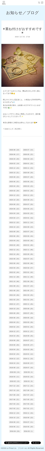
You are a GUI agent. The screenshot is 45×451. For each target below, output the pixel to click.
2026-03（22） (28, 159)
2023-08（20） (15, 231)
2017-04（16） (15, 404)
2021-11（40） (28, 277)
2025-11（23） (28, 168)
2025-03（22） (28, 186)
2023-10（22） (15, 227)
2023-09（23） (28, 227)
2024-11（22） (28, 195)
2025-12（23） (15, 168)
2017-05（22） (28, 399)
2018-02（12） (15, 381)
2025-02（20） (15, 190)
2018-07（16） (28, 367)
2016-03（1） (29, 431)
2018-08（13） (15, 367)
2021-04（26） (15, 295)
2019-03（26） (28, 349)
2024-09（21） (28, 200)
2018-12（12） (15, 358)
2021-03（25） (28, 295)
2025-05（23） (28, 181)
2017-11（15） (28, 386)
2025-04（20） (15, 186)
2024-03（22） (28, 213)
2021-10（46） (15, 281)
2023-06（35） (15, 236)
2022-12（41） (15, 249)
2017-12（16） (15, 386)
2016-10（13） (15, 417)
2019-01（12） (28, 354)
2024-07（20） (28, 204)
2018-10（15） (15, 363)
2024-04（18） (15, 213)
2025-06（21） (15, 181)
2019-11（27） (28, 331)
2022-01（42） (28, 272)
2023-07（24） (28, 231)
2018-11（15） (28, 358)
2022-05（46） (28, 263)
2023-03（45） (28, 240)
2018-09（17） (28, 363)
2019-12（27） (15, 331)
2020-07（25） (28, 313)
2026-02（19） (15, 163)
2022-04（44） (15, 268)
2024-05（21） (28, 209)
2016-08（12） (15, 422)
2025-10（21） (15, 172)
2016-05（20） (28, 426)
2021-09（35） (28, 281)
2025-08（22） (15, 177)
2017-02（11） (15, 408)
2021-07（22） (28, 286)
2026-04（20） (15, 159)
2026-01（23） (28, 163)
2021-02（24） (15, 299)
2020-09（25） (28, 308)
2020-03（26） (28, 322)
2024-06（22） (15, 209)
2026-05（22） (28, 154)
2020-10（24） (15, 308)
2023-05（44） (28, 236)
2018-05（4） (29, 372)
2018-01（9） (29, 381)
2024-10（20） (15, 200)
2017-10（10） (15, 390)
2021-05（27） (28, 290)
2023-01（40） (28, 245)
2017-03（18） (28, 404)
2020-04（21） (15, 322)
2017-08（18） (15, 395)
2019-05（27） (28, 345)
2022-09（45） (28, 254)
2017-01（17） (28, 408)
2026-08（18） (15, 150)
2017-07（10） (28, 395)
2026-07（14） (28, 150)
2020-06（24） (15, 318)
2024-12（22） (15, 195)
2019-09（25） (28, 336)
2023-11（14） (28, 222)
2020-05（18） (28, 318)
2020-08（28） (15, 313)
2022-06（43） (15, 263)
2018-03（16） (28, 376)
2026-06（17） (15, 154)
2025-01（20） (28, 190)
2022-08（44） (15, 259)
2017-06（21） (15, 399)
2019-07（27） (28, 340)
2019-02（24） (15, 354)
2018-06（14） (15, 372)
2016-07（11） (28, 422)
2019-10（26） (15, 336)
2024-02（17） (15, 218)
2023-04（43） (15, 240)
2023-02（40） (15, 245)
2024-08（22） (15, 204)
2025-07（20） (28, 177)
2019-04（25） (15, 349)
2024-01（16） (28, 218)
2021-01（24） (28, 299)
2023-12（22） (15, 222)
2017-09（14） (28, 390)
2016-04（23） (15, 431)
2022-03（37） (28, 268)
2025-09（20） (28, 172)
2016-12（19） (15, 413)
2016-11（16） (28, 413)
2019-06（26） (15, 345)
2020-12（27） (15, 304)
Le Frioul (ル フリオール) (17, 448)
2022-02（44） (15, 272)
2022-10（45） (15, 254)
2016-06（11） (15, 426)
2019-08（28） (15, 340)
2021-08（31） (15, 286)
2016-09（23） (28, 417)
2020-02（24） (15, 327)
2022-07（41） (28, 259)
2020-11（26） (28, 304)
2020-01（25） (28, 327)
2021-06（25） (15, 290)
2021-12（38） (15, 277)
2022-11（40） (28, 249)
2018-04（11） (15, 376)
